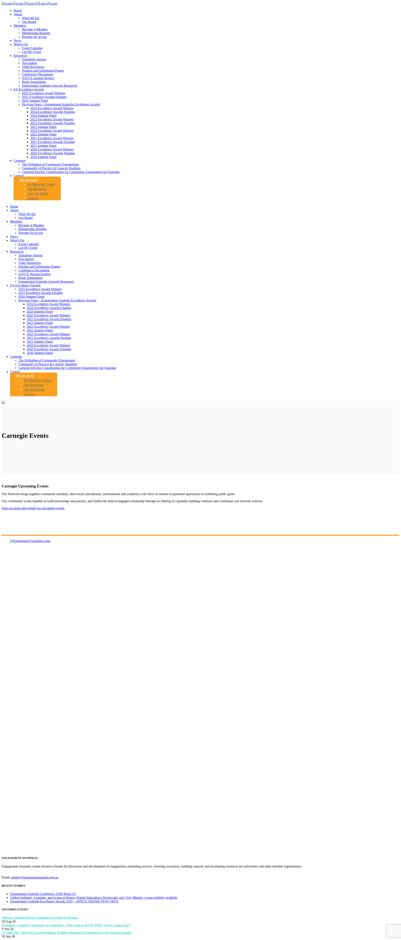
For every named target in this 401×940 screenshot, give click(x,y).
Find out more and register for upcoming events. (33, 508)
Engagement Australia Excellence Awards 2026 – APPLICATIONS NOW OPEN (64, 901)
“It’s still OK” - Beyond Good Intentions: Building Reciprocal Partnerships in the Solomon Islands (66, 932)
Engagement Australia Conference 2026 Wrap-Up (43, 894)
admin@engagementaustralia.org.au (34, 877)
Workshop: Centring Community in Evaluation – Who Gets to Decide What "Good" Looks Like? (66, 925)
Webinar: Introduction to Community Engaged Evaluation (40, 917)
